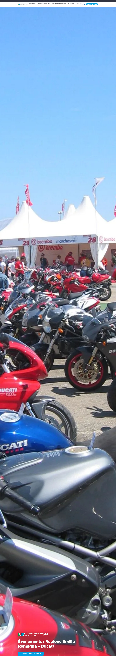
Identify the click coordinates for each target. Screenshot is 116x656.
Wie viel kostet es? (56, 4)
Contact (74, 4)
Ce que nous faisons (70, 3)
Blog (80, 3)
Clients (77, 3)
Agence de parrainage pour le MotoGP (59, 3)
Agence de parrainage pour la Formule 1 (44, 3)
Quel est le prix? (37, 4)
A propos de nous (32, 3)
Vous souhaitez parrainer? (92, 4)
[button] (84, 4)
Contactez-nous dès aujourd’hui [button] (31, 653)
